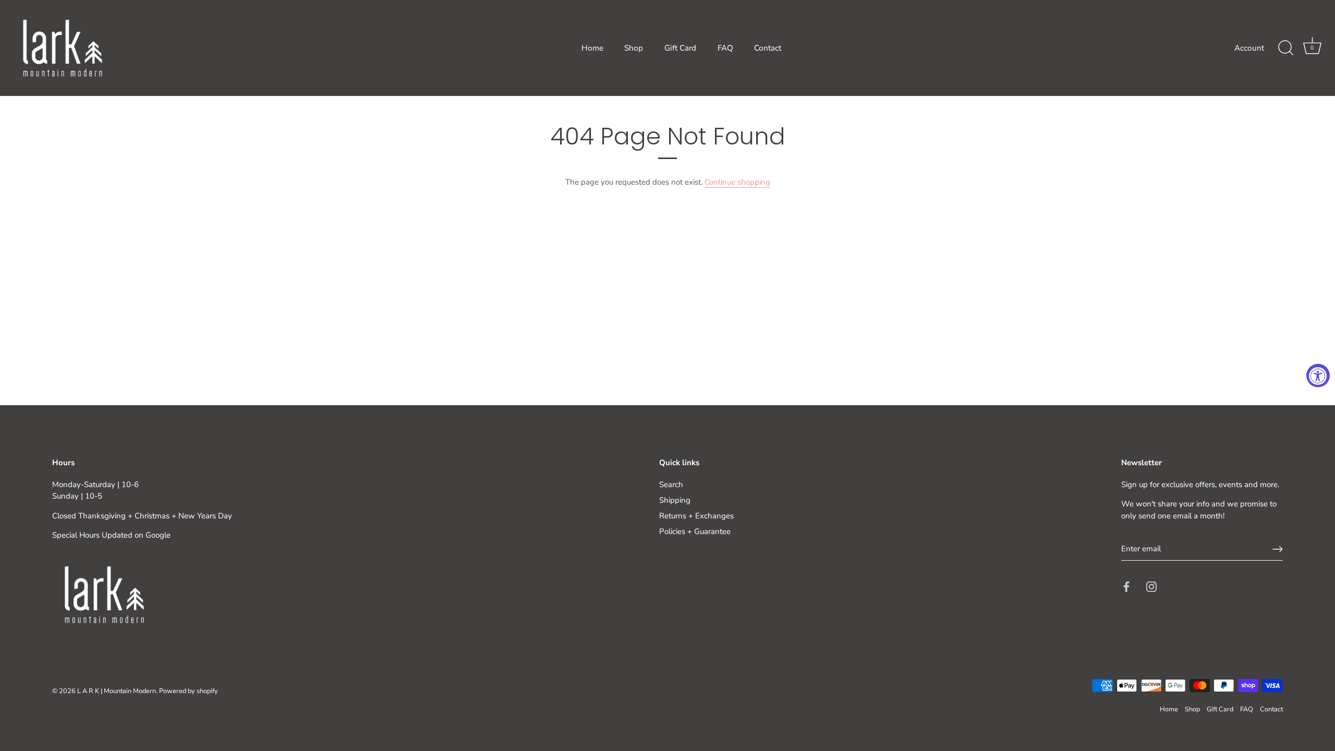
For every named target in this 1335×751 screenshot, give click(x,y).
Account (1249, 48)
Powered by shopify (188, 691)
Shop (633, 48)
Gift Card (680, 48)
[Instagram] (1151, 586)
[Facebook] (1126, 586)
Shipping (674, 500)
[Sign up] (1277, 549)
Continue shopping (737, 182)
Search (671, 484)
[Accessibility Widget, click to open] (1318, 375)
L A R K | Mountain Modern (116, 691)
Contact (767, 48)
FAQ (725, 48)
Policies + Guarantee (695, 531)
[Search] (1285, 48)
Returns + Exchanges (696, 516)
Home (592, 48)
